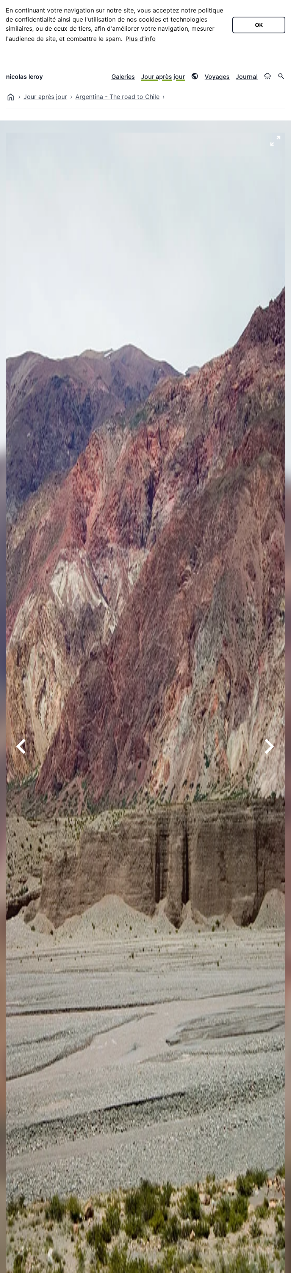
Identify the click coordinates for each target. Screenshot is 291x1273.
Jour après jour (163, 76)
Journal (247, 76)
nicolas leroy (24, 76)
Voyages (217, 76)
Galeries (123, 76)
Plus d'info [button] (140, 38)
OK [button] (259, 25)
